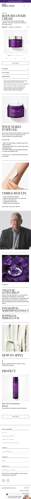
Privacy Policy (25, 493)
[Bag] (24, 5)
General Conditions (24, 490)
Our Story (4, 432)
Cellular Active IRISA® (8, 436)
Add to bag (15, 63)
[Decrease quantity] (6, 58)
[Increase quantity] (24, 58)
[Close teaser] (7, 494)
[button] (19, 497)
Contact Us (26, 487)
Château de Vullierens (8, 439)
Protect (4, 13)
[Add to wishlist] (28, 27)
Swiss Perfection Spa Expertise (10, 442)
